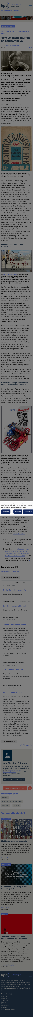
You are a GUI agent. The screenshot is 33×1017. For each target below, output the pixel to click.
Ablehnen (18, 511)
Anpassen (6, 511)
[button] (30, 7)
